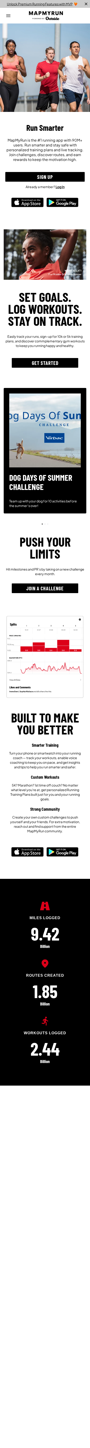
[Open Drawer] (8, 15)
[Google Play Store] (62, 207)
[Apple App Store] (27, 207)
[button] (45, 177)
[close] (86, 4)
